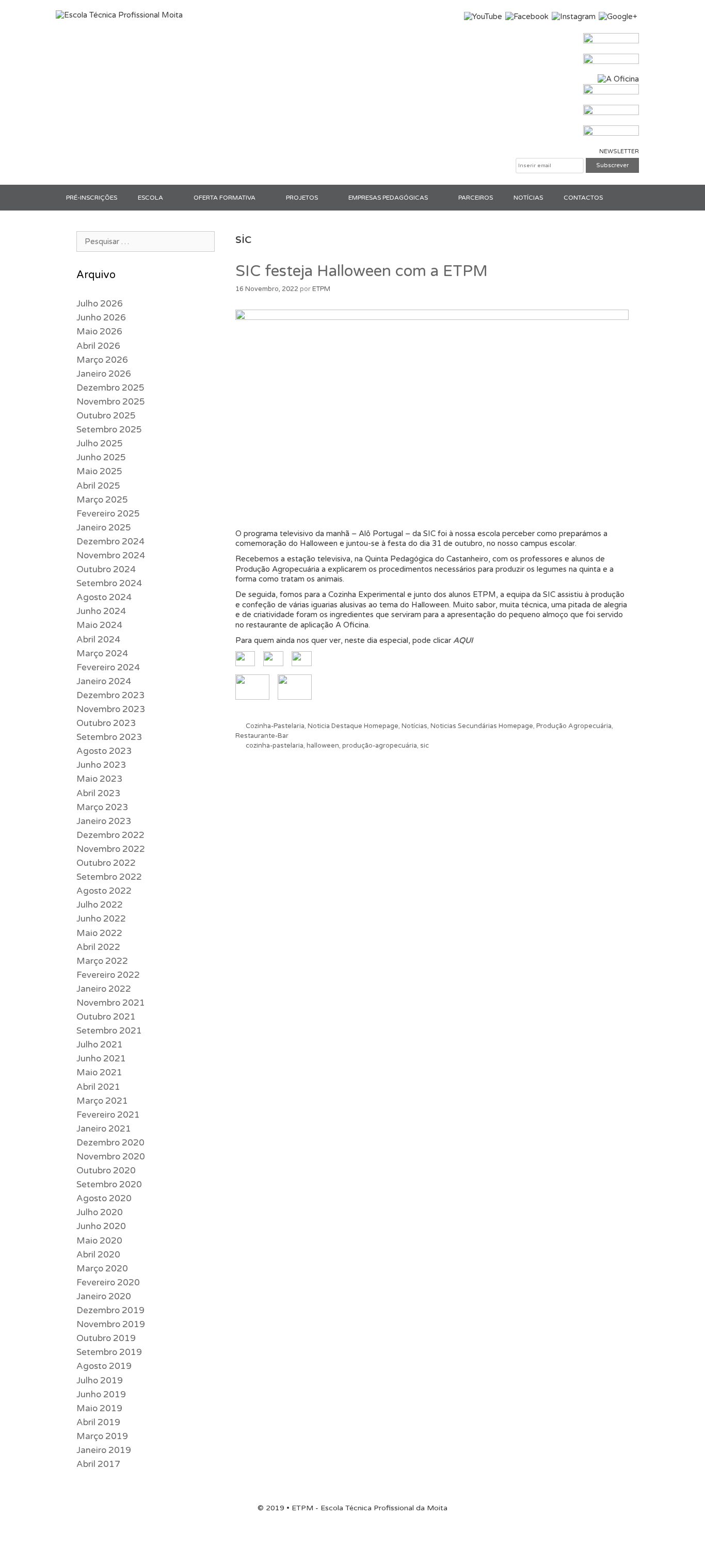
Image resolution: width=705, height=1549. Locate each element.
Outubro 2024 (106, 569)
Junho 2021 (101, 1058)
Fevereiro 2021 (108, 1114)
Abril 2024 (98, 639)
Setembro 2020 (109, 1184)
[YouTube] (483, 16)
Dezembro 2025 (110, 387)
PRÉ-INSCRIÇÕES (91, 197)
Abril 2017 (98, 1464)
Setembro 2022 (109, 877)
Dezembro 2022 (110, 835)
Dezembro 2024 (110, 541)
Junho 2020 (101, 1226)
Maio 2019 (99, 1408)
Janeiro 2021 (103, 1128)
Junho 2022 (101, 918)
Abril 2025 (98, 485)
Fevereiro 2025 (108, 513)
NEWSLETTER (619, 151)
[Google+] (618, 16)
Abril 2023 (98, 793)
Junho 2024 (101, 611)
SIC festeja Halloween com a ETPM (361, 271)
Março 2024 (102, 653)
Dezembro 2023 (110, 695)
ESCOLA (150, 197)
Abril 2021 (98, 1087)
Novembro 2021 (110, 1002)
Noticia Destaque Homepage (353, 726)
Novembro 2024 (110, 555)
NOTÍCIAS (528, 197)
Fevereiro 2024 (108, 667)
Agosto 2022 (104, 890)
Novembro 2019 (110, 1324)
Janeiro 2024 (103, 681)
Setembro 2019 (109, 1352)
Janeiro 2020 (103, 1296)
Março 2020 (102, 1268)
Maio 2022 (99, 933)
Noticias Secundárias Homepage (481, 726)
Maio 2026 (99, 331)
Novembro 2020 (110, 1156)
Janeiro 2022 (103, 988)
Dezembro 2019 (110, 1310)
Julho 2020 (99, 1212)
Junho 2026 (101, 317)
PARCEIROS (475, 197)
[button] (173, 198)
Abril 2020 (98, 1254)
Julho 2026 (99, 303)
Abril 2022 (98, 947)
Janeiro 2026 (103, 373)
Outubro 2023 (106, 723)
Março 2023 (102, 807)
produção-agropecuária (379, 745)
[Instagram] (573, 16)
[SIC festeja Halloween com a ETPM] (432, 317)
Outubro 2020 (106, 1170)
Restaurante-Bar (262, 736)
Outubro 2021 (106, 1016)
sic (424, 745)
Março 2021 (102, 1100)
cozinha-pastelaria (274, 745)
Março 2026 (102, 359)
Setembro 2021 (109, 1030)
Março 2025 (102, 499)
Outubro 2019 (106, 1338)
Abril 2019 (98, 1422)
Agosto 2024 (104, 597)
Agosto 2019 (104, 1366)
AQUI (463, 640)
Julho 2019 (99, 1380)
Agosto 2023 (104, 751)
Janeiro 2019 (103, 1450)
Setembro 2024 (109, 583)
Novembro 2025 (110, 401)
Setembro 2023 (109, 737)
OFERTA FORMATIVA (224, 197)
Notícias (414, 726)
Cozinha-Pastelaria (275, 726)
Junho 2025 (101, 457)
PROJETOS (302, 197)
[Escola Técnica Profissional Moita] (119, 15)
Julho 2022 (99, 904)
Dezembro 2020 (110, 1142)
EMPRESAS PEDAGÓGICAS (388, 197)
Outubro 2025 (106, 415)
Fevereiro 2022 (108, 975)
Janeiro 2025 (103, 527)
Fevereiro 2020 (108, 1282)
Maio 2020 (99, 1240)
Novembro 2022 (110, 849)
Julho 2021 (99, 1044)
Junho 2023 (101, 765)
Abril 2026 (98, 346)
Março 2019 (102, 1436)
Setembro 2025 (109, 429)
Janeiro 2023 (103, 821)
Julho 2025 (99, 443)
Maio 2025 (99, 471)
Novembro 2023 (110, 709)
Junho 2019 (101, 1394)
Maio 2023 (99, 778)
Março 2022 (102, 961)
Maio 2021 (99, 1072)
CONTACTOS (583, 197)
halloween (323, 745)
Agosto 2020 (104, 1198)
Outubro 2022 (106, 863)
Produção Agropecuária (574, 726)
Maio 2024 (99, 625)
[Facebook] (527, 16)
